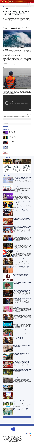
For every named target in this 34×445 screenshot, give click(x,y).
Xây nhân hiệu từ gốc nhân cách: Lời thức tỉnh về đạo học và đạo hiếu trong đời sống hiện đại (22, 178)
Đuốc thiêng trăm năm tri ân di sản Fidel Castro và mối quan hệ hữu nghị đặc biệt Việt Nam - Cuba (21, 385)
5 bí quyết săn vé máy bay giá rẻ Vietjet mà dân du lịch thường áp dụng (22, 401)
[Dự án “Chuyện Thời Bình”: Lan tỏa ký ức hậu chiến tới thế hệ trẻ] (16, 161)
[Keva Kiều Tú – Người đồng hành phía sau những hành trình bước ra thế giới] (8, 196)
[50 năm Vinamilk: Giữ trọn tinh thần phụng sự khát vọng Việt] (8, 324)
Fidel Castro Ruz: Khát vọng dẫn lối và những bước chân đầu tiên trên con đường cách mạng (21, 291)
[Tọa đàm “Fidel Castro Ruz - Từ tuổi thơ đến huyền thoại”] (8, 395)
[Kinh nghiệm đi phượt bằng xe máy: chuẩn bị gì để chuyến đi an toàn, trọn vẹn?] (8, 356)
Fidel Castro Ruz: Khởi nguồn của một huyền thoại (21, 314)
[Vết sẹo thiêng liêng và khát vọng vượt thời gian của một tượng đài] (8, 253)
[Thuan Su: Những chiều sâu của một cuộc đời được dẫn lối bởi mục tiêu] (8, 348)
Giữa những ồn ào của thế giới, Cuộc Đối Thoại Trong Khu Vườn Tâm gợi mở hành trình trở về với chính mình (21, 409)
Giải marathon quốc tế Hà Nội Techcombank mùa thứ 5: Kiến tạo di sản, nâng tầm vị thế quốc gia (22, 370)
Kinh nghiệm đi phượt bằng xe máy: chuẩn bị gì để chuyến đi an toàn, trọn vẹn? (21, 354)
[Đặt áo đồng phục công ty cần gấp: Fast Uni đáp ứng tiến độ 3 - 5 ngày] (8, 285)
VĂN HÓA (18, 439)
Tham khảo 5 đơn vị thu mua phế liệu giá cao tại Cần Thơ (22, 378)
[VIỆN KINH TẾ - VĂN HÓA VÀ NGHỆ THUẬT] (4, 4)
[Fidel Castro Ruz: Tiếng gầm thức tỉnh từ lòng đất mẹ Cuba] (8, 261)
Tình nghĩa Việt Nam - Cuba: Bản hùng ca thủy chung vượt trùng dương (22, 243)
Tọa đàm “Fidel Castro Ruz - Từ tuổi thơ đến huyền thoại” (22, 393)
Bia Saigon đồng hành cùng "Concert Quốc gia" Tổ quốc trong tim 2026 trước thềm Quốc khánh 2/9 (21, 219)
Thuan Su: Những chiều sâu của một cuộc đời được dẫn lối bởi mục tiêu (21, 346)
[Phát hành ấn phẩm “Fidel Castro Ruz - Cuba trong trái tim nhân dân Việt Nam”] (8, 340)
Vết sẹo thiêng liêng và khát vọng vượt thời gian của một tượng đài (21, 251)
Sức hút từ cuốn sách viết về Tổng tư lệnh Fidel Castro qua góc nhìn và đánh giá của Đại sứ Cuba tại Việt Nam (22, 186)
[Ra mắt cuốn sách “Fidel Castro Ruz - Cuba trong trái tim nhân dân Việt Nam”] (8, 301)
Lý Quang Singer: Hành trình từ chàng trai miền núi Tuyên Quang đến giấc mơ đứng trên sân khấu (22, 362)
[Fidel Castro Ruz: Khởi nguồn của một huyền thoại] (8, 317)
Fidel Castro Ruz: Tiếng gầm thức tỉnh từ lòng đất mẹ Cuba (22, 259)
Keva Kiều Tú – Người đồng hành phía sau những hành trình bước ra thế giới (21, 194)
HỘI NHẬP (17, 199)
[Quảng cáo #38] (17, 1)
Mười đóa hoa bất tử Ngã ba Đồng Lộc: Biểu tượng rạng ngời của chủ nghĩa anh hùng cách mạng (7, 166)
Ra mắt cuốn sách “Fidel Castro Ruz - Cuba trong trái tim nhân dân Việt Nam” (22, 299)
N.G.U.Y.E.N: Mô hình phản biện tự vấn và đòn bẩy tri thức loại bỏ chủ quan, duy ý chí (22, 202)
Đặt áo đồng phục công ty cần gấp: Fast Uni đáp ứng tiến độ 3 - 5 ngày (22, 283)
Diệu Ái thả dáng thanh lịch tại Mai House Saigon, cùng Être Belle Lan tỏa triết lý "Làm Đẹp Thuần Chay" (21, 426)
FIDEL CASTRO (18, 248)
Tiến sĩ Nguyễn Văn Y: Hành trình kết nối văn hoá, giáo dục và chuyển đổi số (21, 435)
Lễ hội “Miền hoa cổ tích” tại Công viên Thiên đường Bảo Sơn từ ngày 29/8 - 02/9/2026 (22, 330)
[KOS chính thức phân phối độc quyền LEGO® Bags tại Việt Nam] (8, 420)
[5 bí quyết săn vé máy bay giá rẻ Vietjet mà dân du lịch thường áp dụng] (8, 403)
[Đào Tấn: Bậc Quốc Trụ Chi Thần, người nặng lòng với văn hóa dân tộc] (26, 161)
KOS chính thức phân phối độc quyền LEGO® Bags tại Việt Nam (21, 418)
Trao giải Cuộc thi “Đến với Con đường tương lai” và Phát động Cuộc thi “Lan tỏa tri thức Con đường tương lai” (22, 227)
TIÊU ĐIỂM (17, 191)
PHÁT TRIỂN (18, 382)
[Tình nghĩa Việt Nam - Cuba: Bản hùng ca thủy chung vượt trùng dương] (8, 246)
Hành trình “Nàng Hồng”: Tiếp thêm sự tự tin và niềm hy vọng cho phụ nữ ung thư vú (22, 307)
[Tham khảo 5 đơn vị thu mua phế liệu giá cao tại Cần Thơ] (8, 380)
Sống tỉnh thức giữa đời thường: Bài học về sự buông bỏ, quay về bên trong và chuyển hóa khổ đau (22, 267)
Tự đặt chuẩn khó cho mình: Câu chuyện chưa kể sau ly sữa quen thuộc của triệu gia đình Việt (22, 236)
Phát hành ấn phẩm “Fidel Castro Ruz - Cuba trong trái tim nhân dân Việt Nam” (22, 338)
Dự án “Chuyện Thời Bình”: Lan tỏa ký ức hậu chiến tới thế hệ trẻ (16, 166)
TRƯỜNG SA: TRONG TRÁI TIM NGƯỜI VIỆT (19, 6)
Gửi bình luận (5, 126)
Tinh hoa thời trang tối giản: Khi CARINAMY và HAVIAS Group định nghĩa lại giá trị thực (21, 275)
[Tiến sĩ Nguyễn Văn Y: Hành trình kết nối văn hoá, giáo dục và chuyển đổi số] (8, 437)
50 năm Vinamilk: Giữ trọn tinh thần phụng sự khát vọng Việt (22, 322)
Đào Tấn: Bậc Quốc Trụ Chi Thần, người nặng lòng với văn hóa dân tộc (26, 166)
